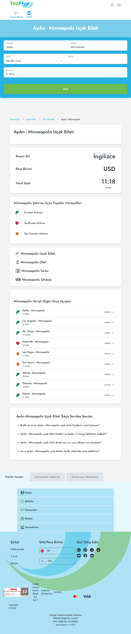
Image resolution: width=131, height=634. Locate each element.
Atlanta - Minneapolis (34, 373)
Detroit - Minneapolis (34, 393)
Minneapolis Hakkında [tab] (47, 477)
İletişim (15, 563)
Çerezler (58, 592)
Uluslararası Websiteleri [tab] (85, 477)
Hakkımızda (17, 549)
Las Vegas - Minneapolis (35, 352)
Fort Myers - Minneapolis (36, 362)
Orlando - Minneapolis (34, 383)
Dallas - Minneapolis (33, 310)
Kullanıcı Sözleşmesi (46, 592)
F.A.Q (14, 556)
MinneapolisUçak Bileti (38, 253)
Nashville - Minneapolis (35, 341)
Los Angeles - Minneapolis (37, 321)
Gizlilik (35, 584)
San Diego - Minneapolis (36, 331)
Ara (65, 89)
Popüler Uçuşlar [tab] (14, 477)
